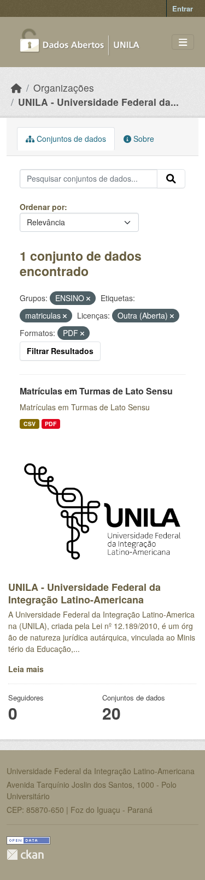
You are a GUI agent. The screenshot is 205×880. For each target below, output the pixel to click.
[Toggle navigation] (183, 42)
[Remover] (88, 298)
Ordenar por (42, 206)
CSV (30, 424)
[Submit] (171, 179)
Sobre (142, 138)
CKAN (25, 854)
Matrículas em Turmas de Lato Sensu (96, 391)
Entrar (182, 8)
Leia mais (26, 668)
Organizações (63, 87)
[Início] (16, 87)
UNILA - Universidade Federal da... (98, 102)
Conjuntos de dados (70, 138)
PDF (50, 424)
